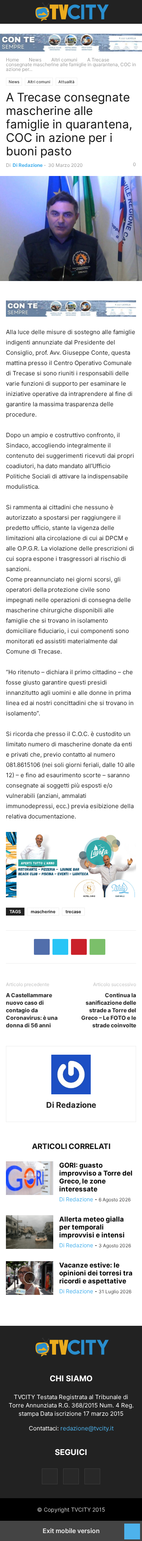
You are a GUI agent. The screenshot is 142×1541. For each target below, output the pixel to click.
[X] (60, 947)
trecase (73, 911)
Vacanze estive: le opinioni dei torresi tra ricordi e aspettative (96, 1273)
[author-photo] (71, 1094)
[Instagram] (50, 1476)
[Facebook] (42, 947)
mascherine (43, 911)
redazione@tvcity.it (87, 1428)
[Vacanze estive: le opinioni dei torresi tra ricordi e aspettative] (29, 1278)
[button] (18, 12)
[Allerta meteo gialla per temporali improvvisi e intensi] (29, 1232)
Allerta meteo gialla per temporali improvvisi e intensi (92, 1227)
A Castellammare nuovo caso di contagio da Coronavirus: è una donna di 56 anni (32, 1010)
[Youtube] (92, 1476)
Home (12, 60)
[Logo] (71, 1354)
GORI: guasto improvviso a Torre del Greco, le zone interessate (96, 1177)
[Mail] (71, 1476)
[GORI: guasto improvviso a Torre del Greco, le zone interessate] (29, 1179)
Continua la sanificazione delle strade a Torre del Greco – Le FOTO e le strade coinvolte (108, 1010)
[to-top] (132, 1527)
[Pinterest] (79, 947)
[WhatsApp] (97, 947)
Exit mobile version (71, 1531)
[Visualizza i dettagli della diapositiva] (71, 43)
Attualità (66, 81)
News (35, 60)
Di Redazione (28, 165)
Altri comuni (64, 60)
